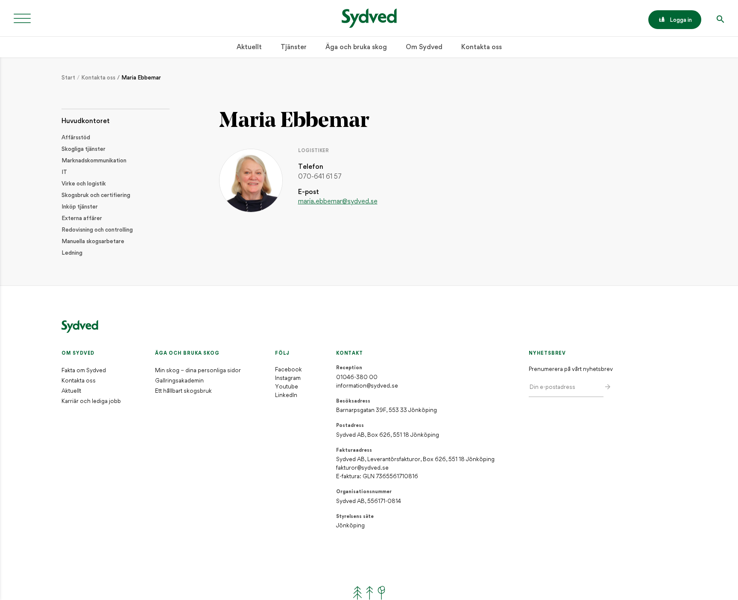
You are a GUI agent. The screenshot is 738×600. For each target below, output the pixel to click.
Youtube (286, 387)
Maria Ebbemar (141, 78)
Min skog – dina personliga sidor (198, 371)
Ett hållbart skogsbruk (183, 391)
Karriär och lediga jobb (91, 401)
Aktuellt (249, 47)
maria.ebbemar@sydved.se (338, 202)
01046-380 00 (357, 377)
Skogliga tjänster (83, 149)
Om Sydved (424, 47)
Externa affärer (82, 218)
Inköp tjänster (80, 207)
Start (68, 78)
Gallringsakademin (179, 381)
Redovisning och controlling (97, 230)
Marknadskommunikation (94, 161)
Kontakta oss (481, 47)
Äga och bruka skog (356, 47)
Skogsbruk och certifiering (96, 195)
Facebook (288, 370)
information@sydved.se (367, 386)
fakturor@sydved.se (362, 468)
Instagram (288, 378)
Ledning (72, 253)
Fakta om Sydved (84, 371)
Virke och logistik (84, 184)
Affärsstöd (76, 138)
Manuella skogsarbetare (93, 241)
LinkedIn (286, 395)
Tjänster (294, 47)
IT (64, 172)
